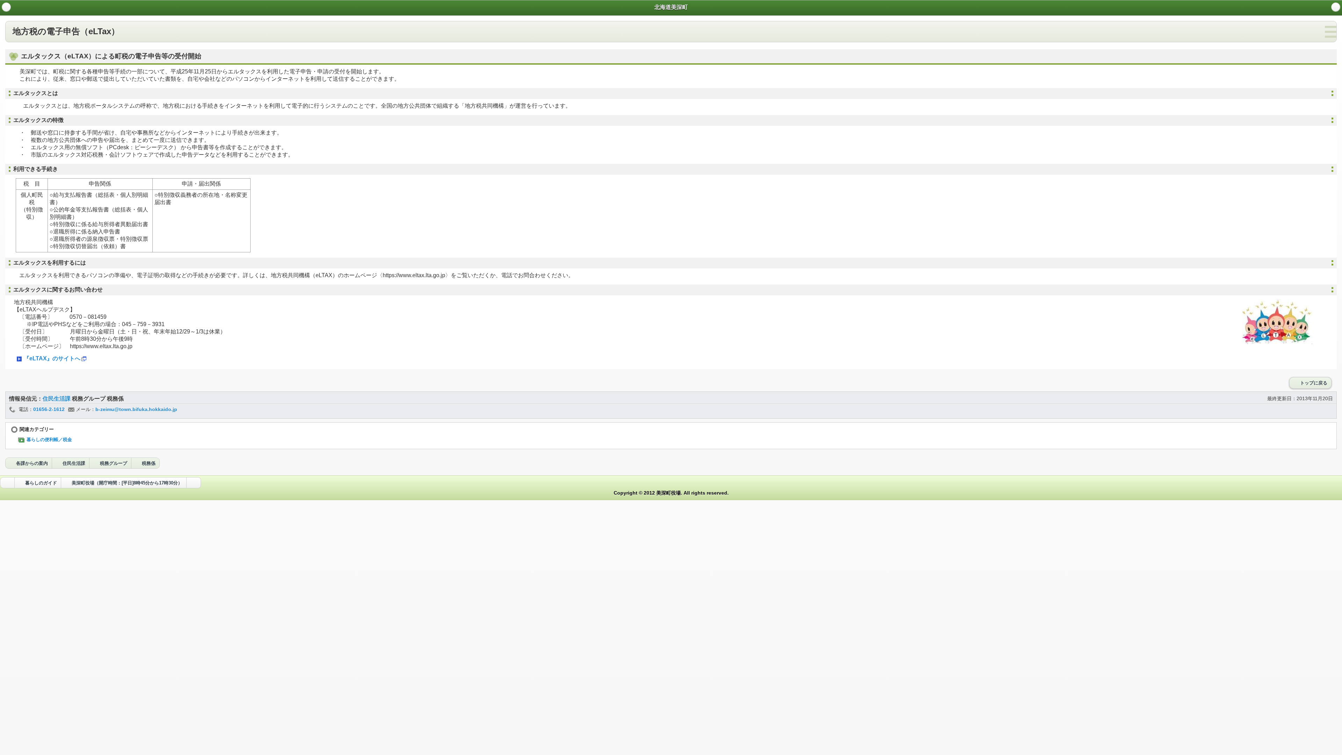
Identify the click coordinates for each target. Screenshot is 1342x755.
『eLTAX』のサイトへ (52, 358)
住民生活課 (57, 399)
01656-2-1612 (49, 409)
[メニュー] (1335, 7)
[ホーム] (6, 7)
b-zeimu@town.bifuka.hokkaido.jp (136, 409)
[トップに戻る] (193, 482)
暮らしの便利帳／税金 (49, 439)
